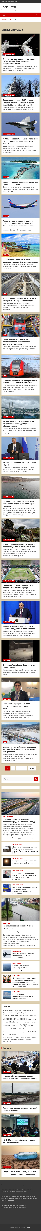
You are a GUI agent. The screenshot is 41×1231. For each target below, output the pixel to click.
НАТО (20, 1022)
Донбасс (25, 1015)
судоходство (7, 1041)
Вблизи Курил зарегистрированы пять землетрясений (22, 996)
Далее (32, 768)
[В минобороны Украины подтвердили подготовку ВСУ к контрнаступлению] (20, 530)
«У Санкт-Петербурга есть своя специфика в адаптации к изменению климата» (19, 706)
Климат (6, 1022)
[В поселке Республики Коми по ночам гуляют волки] (20, 650)
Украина (31, 1031)
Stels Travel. (9, 7)
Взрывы (5, 1013)
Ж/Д (5, 293)
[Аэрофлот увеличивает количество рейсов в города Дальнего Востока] (20, 206)
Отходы (34, 1022)
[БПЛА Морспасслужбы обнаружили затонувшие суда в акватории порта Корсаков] (20, 487)
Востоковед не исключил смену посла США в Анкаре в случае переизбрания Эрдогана (24, 876)
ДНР (20, 1015)
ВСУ (35, 1010)
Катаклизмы (7, 923)
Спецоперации (8, 1032)
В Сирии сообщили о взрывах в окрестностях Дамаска (24, 862)
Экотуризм (21, 1035)
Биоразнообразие (27, 1010)
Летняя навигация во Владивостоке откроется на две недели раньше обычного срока (18, 423)
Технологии (17, 1032)
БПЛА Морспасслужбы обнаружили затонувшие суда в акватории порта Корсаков (18, 503)
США (20, 1028)
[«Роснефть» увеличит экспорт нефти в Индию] (20, 448)
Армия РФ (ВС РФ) (15, 1010)
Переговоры (6, 1025)
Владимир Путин (14, 1013)
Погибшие (14, 1025)
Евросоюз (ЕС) (32, 1015)
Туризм (6, 177)
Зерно (29, 1019)
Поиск (36, 779)
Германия (27, 1013)
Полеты (30, 1025)
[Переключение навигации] (4, 15)
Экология (7, 660)
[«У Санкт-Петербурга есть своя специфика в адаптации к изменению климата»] (20, 689)
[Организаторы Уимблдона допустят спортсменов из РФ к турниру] (20, 571)
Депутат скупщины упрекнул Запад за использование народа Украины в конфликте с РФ (25, 850)
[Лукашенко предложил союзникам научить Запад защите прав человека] (20, 612)
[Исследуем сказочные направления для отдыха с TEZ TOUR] (20, 168)
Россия (13, 1028)
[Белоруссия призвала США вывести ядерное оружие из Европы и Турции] (20, 86)
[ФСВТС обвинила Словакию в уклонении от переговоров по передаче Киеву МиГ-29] (20, 124)
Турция (23, 1032)
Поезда (22, 1025)
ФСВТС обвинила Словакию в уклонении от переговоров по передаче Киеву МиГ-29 (20, 141)
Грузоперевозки (10, 1015)
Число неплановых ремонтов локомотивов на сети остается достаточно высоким (16, 341)
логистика (27, 1037)
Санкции (25, 1029)
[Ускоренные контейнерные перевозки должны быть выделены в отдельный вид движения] (20, 733)
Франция (5, 1035)
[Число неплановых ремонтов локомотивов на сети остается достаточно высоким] (20, 325)
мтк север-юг (6, 1039)
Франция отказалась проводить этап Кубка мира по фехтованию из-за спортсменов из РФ (19, 61)
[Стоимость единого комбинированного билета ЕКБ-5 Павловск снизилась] (20, 366)
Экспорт (26, 1035)
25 (24, 768)
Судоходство (8, 416)
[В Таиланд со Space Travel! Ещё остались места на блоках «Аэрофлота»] (20, 245)
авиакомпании (8, 1037)
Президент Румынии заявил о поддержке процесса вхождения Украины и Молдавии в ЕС (24, 890)
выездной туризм (19, 1037)
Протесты (6, 1029)
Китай (34, 1019)
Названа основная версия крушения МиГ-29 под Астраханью (23, 955)
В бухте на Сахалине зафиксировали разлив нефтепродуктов (21, 968)
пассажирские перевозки (24, 1039)
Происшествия (9, 54)
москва (33, 1037)
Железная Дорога (15, 1018)
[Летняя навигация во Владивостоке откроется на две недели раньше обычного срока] (20, 407)
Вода (22, 1013)
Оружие (29, 1022)
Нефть (24, 1022)
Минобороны (13, 1022)
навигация (14, 1039)
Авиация (5, 1010)
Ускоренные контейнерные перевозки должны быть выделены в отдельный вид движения (20, 749)
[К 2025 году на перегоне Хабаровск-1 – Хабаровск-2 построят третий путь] (20, 284)
